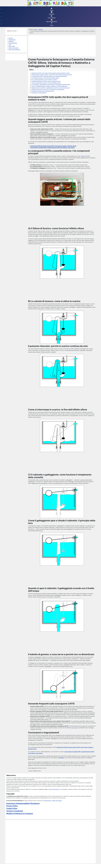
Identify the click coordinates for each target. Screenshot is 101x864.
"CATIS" (83, 156)
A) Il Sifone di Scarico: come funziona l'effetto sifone (45, 78)
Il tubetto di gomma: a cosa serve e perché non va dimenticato (47, 89)
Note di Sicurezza (54, 789)
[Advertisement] (62, 46)
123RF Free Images (57, 800)
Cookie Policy (11, 808)
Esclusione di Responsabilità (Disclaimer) (23, 803)
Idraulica (61, 757)
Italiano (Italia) (13, 31)
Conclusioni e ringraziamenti (38, 92)
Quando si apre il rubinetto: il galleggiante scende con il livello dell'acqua (50, 87)
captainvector (47, 800)
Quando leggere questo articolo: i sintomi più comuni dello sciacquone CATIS (51, 74)
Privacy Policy (12, 806)
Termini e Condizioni (14, 811)
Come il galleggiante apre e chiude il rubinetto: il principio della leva (49, 86)
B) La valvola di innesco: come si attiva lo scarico (44, 79)
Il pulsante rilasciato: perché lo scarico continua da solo (45, 81)
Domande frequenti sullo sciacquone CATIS (42, 91)
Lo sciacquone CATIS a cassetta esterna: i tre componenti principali (49, 76)
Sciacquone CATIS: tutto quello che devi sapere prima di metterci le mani (50, 73)
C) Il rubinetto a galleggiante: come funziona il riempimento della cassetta (50, 84)
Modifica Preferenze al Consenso (19, 813)
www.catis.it (74, 727)
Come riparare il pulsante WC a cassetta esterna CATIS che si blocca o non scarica (52, 147)
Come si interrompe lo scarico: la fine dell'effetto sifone (46, 83)
